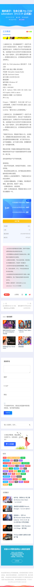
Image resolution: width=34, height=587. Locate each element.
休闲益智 (22, 465)
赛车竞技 (5, 484)
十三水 (10, 468)
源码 (20, 479)
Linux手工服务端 (7, 463)
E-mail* (6, 386)
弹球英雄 (21, 346)
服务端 (17, 473)
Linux (21, 460)
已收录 (22, 19)
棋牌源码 (13, 476)
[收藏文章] (22, 294)
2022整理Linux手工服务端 (13, 457)
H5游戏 (16, 460)
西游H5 (20, 481)
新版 (9, 473)
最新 (13, 473)
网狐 (16, 481)
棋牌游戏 (23, 473)
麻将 (10, 484)
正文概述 (6, 32)
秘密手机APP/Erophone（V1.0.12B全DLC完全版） (9, 332)
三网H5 (5, 465)
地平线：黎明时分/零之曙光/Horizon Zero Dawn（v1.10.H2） (22, 500)
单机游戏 (16, 468)
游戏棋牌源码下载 (7, 479)
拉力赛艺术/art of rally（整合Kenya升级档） (9, 307)
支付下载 (17, 221)
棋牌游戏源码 (6, 476)
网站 (5, 394)
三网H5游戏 (11, 465)
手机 (19, 471)
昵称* (5, 377)
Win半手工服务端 (16, 463)
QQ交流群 (11, 444)
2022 (5, 457)
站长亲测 (5, 481)
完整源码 (5, 471)
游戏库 (8, 283)
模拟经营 (19, 476)
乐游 (17, 465)
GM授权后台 (6, 460)
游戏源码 (15, 479)
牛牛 (24, 479)
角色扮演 (26, 481)
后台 (21, 468)
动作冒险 (5, 468)
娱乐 (25, 468)
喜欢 (7, 294)
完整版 (10, 471)
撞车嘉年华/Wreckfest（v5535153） (24, 307)
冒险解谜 (28, 465)
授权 (23, 471)
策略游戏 (11, 481)
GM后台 (23, 457)
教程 (27, 471)
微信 (15, 471)
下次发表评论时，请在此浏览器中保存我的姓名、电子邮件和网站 (16, 407)
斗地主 (5, 473)
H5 (11, 460)
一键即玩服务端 (25, 463)
